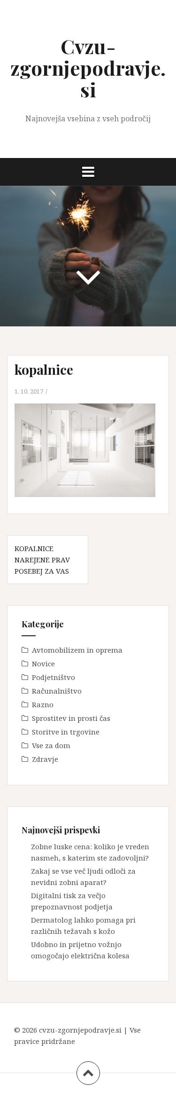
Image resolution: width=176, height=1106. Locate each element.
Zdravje (45, 759)
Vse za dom (51, 745)
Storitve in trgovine (65, 731)
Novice (43, 663)
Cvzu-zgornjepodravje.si (88, 68)
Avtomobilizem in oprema (77, 650)
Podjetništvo (53, 677)
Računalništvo (57, 690)
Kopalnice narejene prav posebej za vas (42, 560)
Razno (43, 704)
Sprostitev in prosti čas (71, 718)
